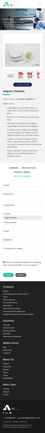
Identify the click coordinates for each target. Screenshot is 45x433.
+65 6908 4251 (10, 418)
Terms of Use (7, 421)
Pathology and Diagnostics (12, 336)
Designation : (8, 240)
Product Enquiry (22, 176)
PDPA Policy (23, 421)
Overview (13, 168)
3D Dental (6, 325)
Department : (9, 205)
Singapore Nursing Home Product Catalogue (18, 314)
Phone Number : (10, 222)
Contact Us (7, 353)
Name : (6, 185)
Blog (4, 347)
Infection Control (9, 328)
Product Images (22, 172)
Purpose (6, 364)
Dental (5, 297)
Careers (6, 395)
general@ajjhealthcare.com (30, 418)
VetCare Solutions (9, 300)
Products (13, 22)
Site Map (15, 421)
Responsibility (8, 378)
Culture (5, 375)
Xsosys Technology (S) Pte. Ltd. (22, 427)
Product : (7, 214)
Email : (6, 231)
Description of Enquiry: (13, 248)
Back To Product (24, 84)
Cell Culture (7, 334)
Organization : (8, 194)
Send (8, 275)
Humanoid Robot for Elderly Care (14, 311)
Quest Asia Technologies (11, 308)
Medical (5, 291)
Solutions (6, 392)
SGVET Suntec (7, 306)
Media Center (7, 350)
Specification (28, 168)
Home (5, 22)
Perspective (7, 367)
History (5, 372)
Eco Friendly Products (10, 303)
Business (6, 369)
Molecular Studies (9, 331)
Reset (20, 275)
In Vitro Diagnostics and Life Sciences (16, 294)
